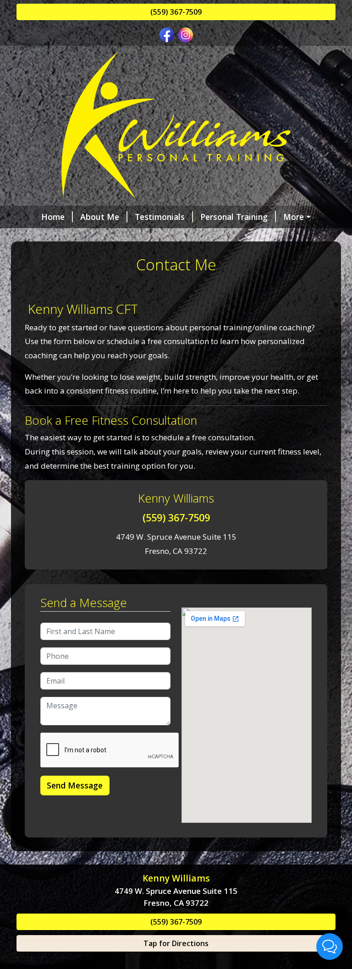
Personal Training (234, 216)
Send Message (75, 785)
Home (53, 216)
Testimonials (160, 216)
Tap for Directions (176, 943)
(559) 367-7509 (176, 12)
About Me (99, 216)
